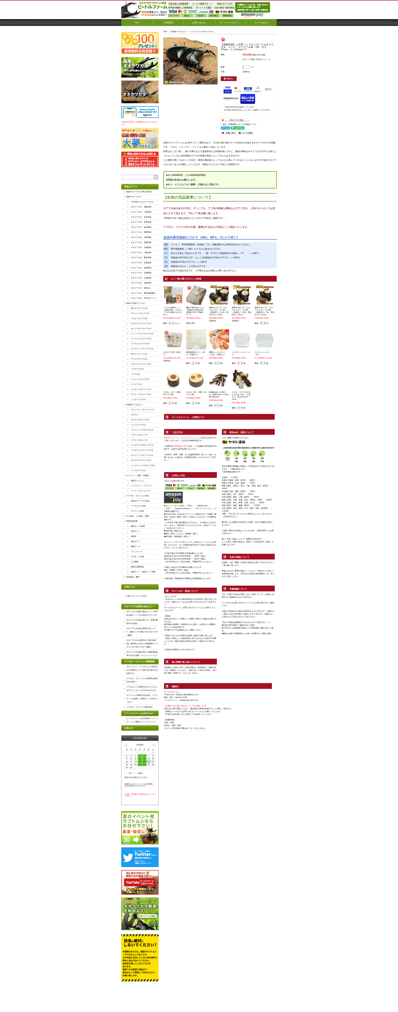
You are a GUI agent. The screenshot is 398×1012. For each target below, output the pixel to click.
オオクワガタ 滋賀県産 (141, 242)
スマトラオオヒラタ (139, 440)
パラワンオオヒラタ (139, 435)
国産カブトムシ (137, 481)
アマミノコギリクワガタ (141, 394)
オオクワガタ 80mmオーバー (144, 298)
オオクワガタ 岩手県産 (141, 217)
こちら (245, 110)
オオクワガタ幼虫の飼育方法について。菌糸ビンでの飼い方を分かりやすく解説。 (142, 631)
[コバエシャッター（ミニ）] (242, 348)
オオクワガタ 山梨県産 (141, 278)
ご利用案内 (167, 22)
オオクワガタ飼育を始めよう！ (139, 606)
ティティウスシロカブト (141, 491)
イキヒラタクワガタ (139, 318)
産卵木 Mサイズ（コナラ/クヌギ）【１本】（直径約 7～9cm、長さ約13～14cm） (242, 311)
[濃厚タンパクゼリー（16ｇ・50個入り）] (219, 348)
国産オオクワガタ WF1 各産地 (139, 192)
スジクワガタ (136, 384)
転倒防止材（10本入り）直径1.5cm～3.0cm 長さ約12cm (219, 394)
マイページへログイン (230, 22)
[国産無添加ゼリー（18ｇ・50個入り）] (196, 348)
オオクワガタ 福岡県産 (141, 268)
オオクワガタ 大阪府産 (141, 252)
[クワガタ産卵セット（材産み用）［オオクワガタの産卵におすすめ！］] (173, 303)
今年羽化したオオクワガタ (142, 202)
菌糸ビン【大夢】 (138, 526)
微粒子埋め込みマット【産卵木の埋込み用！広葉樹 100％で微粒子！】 (195, 311)
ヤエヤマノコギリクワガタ (142, 349)
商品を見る (190, 323)
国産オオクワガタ (133, 197)
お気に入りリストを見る (136, 596)
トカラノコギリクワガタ (141, 389)
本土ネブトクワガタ (139, 354)
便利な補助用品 (137, 567)
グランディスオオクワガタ (202, 31)
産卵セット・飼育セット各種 (143, 572)
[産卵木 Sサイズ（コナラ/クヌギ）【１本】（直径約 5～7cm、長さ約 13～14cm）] (265, 303)
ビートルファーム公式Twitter (138, 713)
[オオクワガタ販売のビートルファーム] (144, 17)
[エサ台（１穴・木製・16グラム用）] (173, 388)
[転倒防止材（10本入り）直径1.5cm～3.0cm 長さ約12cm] (219, 388)
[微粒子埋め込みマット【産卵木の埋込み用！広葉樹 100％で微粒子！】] (196, 303)
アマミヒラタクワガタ (140, 313)
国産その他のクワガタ (135, 303)
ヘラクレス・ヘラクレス (141, 486)
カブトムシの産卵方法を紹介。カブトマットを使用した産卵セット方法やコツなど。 (142, 698)
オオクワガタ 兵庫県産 (141, 237)
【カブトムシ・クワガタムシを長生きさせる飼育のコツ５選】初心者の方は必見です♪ (142, 670)
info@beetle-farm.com (188, 700)
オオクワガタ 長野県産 (141, 232)
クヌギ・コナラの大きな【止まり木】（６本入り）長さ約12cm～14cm (241, 395)
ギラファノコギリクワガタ (142, 455)
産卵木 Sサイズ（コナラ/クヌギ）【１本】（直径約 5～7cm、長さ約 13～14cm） (265, 311)
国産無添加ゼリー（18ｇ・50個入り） (195, 353)
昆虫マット (135, 531)
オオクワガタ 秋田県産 (141, 222)
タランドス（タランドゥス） (143, 410)
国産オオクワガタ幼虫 (140, 501)
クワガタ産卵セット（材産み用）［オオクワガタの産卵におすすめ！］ (172, 311)
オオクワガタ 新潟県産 (141, 227)
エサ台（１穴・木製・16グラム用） (172, 393)
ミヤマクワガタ (137, 369)
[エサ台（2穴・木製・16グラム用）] (196, 388)
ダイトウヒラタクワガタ (141, 328)
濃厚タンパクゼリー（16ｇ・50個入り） (217, 353)
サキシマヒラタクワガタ (141, 364)
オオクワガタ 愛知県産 (141, 257)
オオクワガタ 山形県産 (141, 212)
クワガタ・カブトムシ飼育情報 (139, 661)
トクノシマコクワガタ (140, 379)
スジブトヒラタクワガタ (141, 339)
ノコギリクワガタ (138, 399)
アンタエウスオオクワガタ (142, 445)
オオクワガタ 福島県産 (141, 207)
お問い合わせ (199, 22)
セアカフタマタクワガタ (141, 460)
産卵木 (134, 536)
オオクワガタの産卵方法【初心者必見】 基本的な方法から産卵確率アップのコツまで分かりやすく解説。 (142, 643)
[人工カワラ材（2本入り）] (173, 348)
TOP (137, 22)
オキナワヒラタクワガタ (141, 323)
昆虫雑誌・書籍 (132, 577)
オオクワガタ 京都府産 (141, 247)
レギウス (134, 415)
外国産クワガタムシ (179, 31)
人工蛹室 (134, 562)
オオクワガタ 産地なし (141, 288)
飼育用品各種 (131, 521)
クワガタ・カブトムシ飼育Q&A (139, 707)
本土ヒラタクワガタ (139, 308)
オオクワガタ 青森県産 (141, 283)
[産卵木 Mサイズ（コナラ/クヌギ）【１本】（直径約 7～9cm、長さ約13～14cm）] (242, 303)
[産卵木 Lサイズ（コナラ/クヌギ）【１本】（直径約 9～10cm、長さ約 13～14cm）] (219, 303)
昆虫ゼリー (135, 541)
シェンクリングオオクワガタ (143, 465)
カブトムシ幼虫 (137, 511)
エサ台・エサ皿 (137, 556)
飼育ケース (135, 546)
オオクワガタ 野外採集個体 (143, 293)
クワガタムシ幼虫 (138, 506)
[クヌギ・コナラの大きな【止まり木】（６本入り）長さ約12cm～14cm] (242, 388)
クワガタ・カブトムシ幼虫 (137, 496)
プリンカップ (136, 551)
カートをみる (261, 22)
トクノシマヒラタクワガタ (142, 333)
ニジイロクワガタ (138, 425)
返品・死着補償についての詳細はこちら (239, 124)
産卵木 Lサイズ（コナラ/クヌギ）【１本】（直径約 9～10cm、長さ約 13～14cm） (218, 311)
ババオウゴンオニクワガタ (142, 450)
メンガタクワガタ (138, 470)
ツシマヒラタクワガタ (140, 344)
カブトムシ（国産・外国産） (138, 475)
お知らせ (128, 728)
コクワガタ (135, 374)
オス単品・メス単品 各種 (137, 516)
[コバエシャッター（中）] (265, 348)
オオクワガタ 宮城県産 (141, 273)
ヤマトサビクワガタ (139, 359)
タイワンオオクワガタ (140, 420)
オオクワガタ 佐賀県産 (141, 263)
